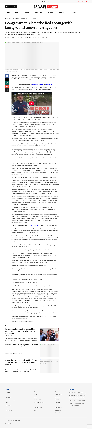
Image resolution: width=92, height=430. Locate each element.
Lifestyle (36, 405)
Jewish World (37, 399)
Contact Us (58, 412)
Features (36, 391)
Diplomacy (58, 391)
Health (35, 394)
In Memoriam (73, 12)
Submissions (58, 410)
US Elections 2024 (28, 321)
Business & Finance (10, 400)
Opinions (27, 12)
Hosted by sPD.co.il (9, 423)
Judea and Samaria (38, 402)
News (16, 12)
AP (7, 37)
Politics (57, 399)
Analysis (8, 392)
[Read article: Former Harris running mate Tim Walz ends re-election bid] (49, 350)
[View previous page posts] (31, 377)
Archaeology (9, 394)
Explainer (8, 408)
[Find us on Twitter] (80, 1)
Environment (9, 410)
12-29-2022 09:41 (28, 37)
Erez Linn (8, 335)
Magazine (61, 12)
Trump (20, 321)
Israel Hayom (17, 420)
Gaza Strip (57, 397)
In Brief (36, 397)
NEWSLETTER (11, 6)
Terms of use (58, 405)
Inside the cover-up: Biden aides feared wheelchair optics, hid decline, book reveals (21, 362)
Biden (16, 321)
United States (22, 18)
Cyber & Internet (38, 407)
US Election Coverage (31, 18)
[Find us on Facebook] (78, 1)
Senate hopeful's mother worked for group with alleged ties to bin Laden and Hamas (20, 331)
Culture (8, 402)
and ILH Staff (11, 37)
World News (15, 18)
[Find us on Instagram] (82, 1)
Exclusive (8, 405)
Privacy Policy (58, 407)
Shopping (57, 402)
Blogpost (8, 397)
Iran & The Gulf (59, 394)
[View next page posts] (33, 377)
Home (8, 12)
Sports (35, 410)
